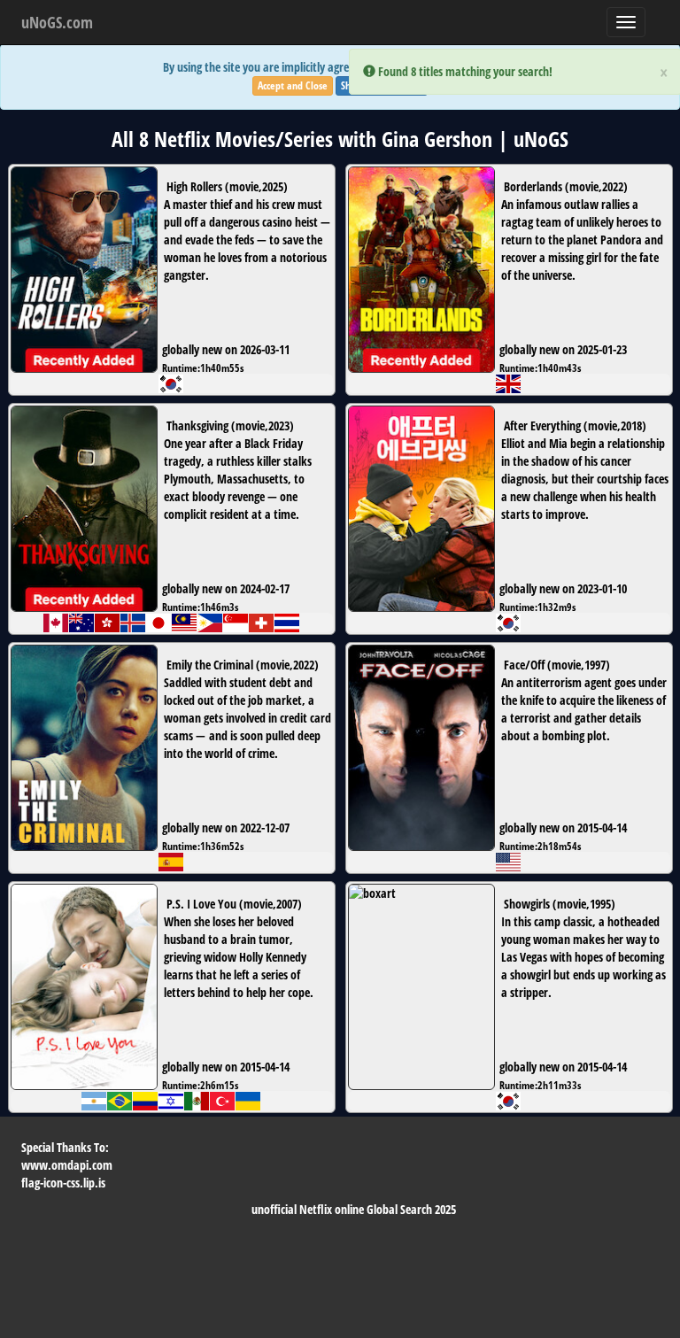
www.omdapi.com (66, 1164)
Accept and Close (293, 85)
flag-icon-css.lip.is (63, 1182)
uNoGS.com (57, 22)
